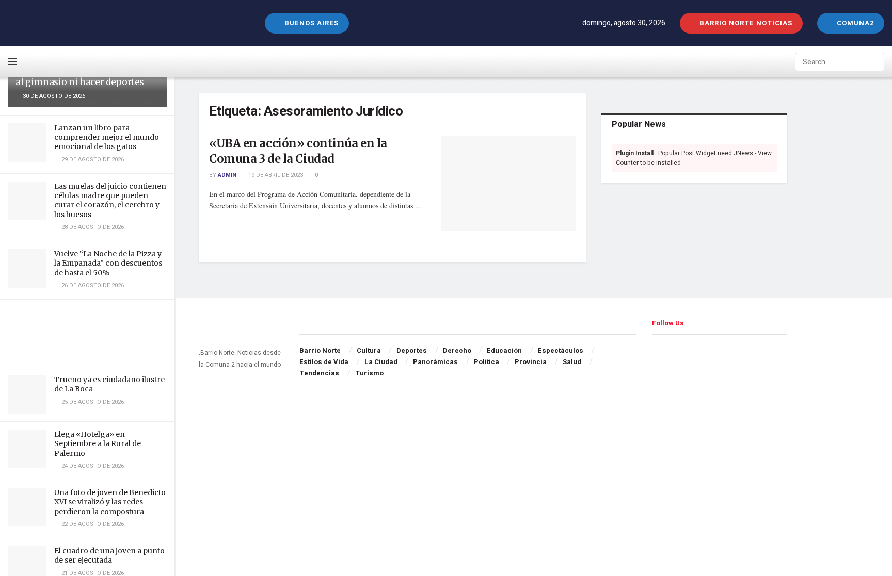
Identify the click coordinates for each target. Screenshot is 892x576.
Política (486, 362)
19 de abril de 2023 (275, 175)
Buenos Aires (310, 23)
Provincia (531, 362)
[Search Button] (875, 62)
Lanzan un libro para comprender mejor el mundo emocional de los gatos (106, 137)
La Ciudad (380, 362)
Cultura (369, 350)
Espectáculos (560, 350)
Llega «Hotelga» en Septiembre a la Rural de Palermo (97, 443)
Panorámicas (435, 362)
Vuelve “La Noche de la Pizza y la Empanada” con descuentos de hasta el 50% (108, 263)
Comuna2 (854, 23)
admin (227, 175)
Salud (572, 362)
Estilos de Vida (323, 362)
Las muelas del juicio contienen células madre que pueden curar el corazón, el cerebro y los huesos (110, 200)
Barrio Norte (320, 350)
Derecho (457, 350)
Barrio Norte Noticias (744, 23)
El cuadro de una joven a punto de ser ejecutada (109, 555)
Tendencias (319, 373)
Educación (504, 350)
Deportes (411, 350)
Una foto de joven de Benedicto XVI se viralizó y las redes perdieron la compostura (110, 502)
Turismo (369, 373)
